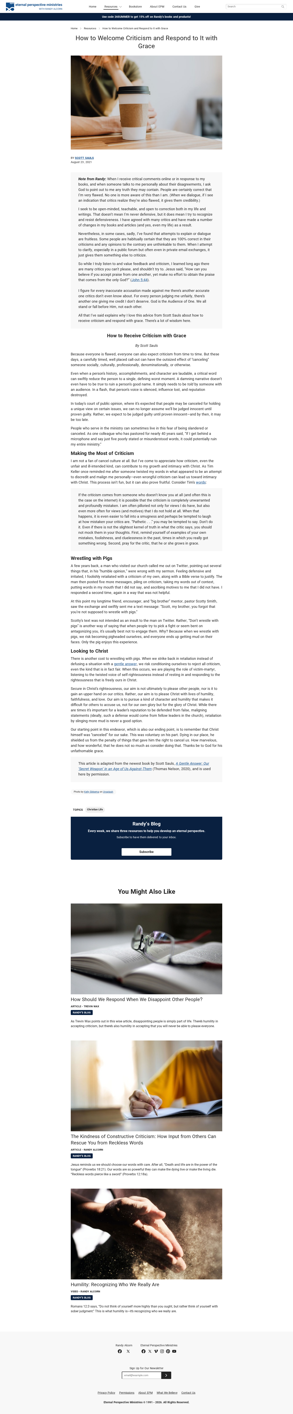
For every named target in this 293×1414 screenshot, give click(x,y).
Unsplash (108, 791)
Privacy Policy (106, 1392)
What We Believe (167, 1392)
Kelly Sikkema (91, 791)
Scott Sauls (84, 157)
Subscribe (146, 852)
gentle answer (125, 664)
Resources (90, 28)
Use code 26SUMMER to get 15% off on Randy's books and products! (146, 16)
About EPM (157, 6)
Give (197, 6)
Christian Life (95, 809)
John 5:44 (139, 280)
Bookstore (135, 6)
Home (92, 6)
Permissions (127, 1392)
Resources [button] (111, 6)
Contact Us (179, 6)
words (201, 482)
